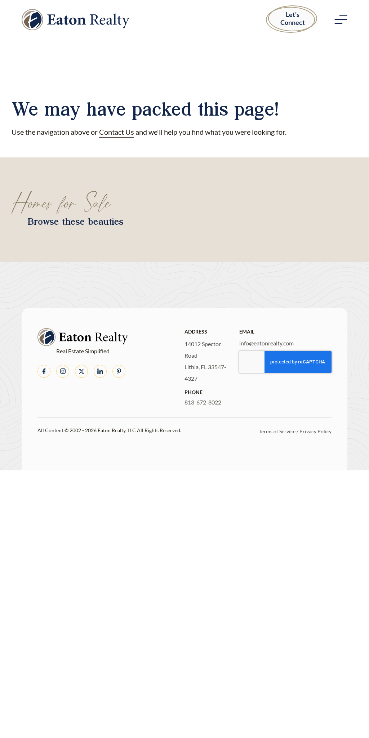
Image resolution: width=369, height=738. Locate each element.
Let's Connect (292, 18)
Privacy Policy (315, 431)
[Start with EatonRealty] (76, 19)
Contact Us (116, 132)
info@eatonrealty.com (266, 343)
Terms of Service (277, 431)
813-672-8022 (202, 402)
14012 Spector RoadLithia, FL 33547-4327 (205, 361)
